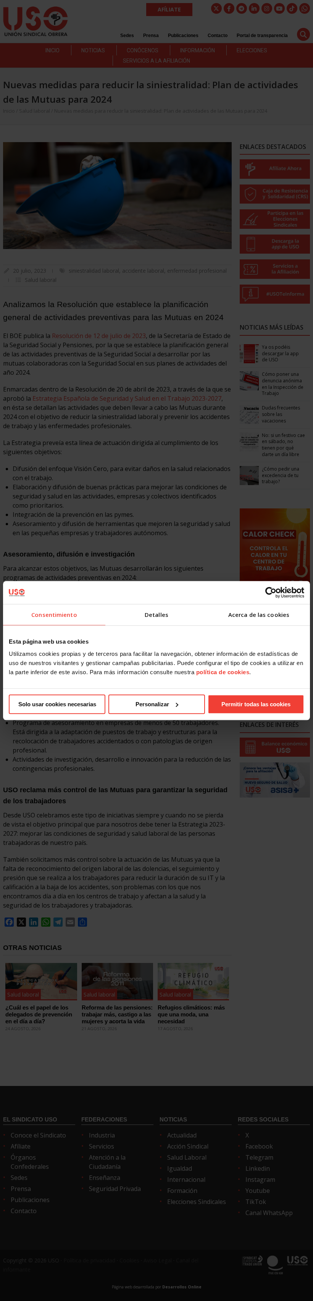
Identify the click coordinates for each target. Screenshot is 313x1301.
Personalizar (152, 704)
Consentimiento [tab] (54, 614)
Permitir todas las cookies (255, 704)
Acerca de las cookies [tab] (258, 614)
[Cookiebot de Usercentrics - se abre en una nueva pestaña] (270, 592)
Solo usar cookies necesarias (57, 704)
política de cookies (223, 672)
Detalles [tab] (156, 614)
